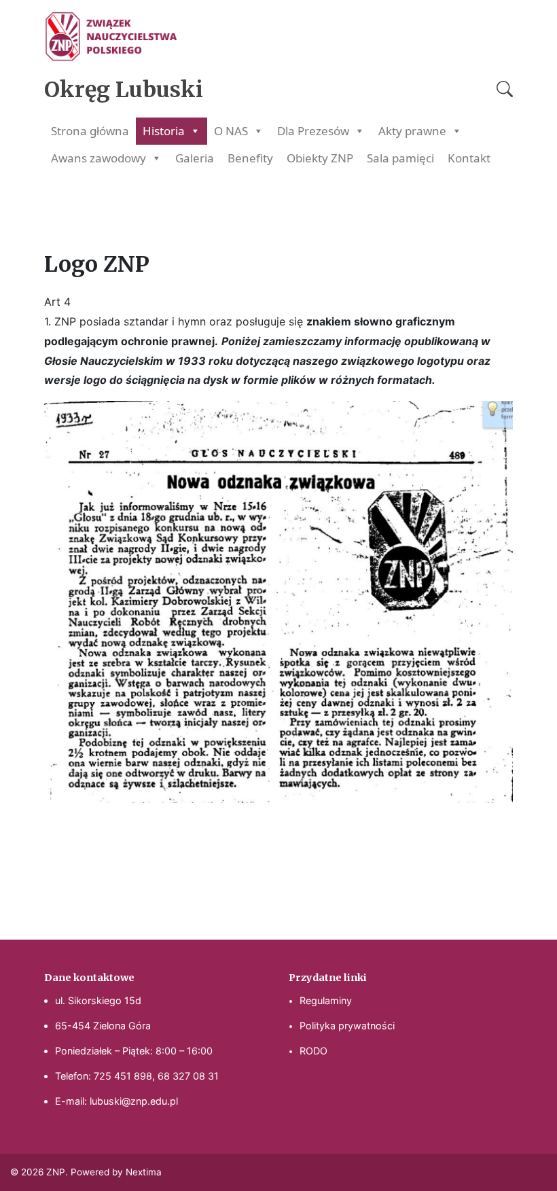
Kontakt (469, 158)
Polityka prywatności (347, 1025)
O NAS (231, 131)
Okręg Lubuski (123, 89)
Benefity (250, 158)
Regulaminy (326, 1000)
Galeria (194, 158)
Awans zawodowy (98, 158)
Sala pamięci (400, 158)
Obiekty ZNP (320, 158)
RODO (313, 1050)
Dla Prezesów (313, 131)
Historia (164, 131)
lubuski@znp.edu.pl (134, 1101)
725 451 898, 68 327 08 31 (156, 1076)
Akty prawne (412, 131)
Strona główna (90, 131)
